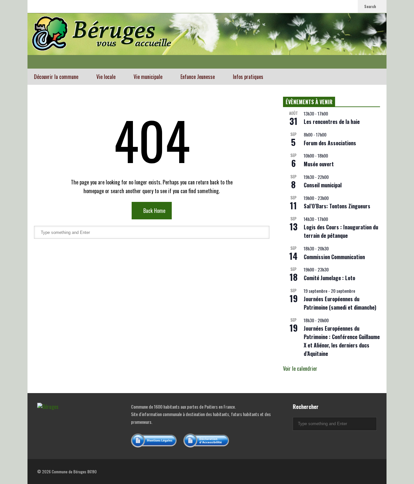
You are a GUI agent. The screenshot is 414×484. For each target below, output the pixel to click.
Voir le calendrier (300, 368)
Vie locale (106, 77)
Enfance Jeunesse (198, 77)
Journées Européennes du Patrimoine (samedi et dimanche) (340, 303)
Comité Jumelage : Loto (329, 278)
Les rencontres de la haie (332, 122)
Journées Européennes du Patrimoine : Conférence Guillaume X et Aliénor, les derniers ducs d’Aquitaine (342, 341)
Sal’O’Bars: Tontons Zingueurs (337, 206)
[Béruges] (207, 41)
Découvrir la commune (57, 77)
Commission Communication (334, 257)
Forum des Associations (330, 143)
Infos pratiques (249, 77)
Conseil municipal (323, 185)
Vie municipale (149, 77)
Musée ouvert (319, 164)
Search (370, 6)
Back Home (153, 210)
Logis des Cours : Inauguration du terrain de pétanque (341, 231)
